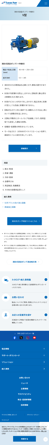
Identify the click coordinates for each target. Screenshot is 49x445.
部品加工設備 (10, 207)
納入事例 (5, 368)
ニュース (24, 383)
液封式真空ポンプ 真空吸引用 (24, 261)
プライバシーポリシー (33, 415)
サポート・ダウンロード (11, 355)
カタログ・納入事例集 (21, 279)
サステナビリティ (24, 394)
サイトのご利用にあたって (9, 415)
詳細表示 (24, 148)
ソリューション (7, 362)
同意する (24, 438)
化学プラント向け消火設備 (15, 202)
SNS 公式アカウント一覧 (25, 333)
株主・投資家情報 (24, 399)
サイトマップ (5, 420)
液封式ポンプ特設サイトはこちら (24, 221)
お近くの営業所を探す (21, 314)
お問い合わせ (18, 297)
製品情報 (5, 348)
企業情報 (24, 388)
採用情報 (24, 405)
